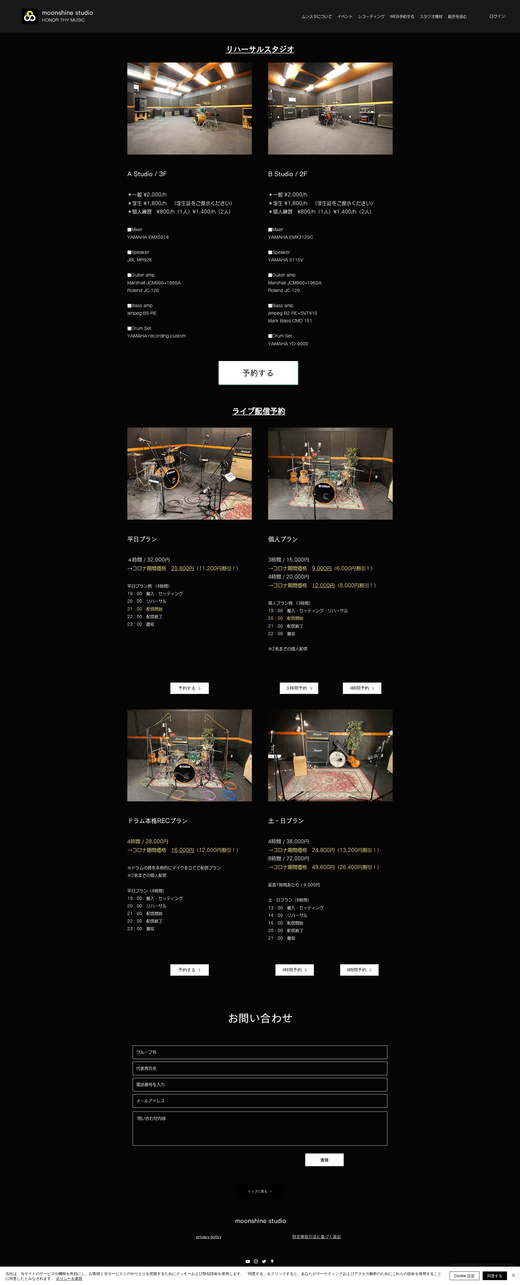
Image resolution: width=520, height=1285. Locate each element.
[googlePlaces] (272, 1261)
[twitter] (264, 1261)
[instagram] (256, 1261)
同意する (494, 1275)
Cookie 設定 (464, 1275)
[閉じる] (513, 1276)
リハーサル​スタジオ (260, 49)
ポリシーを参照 (69, 1278)
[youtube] (248, 1261)
